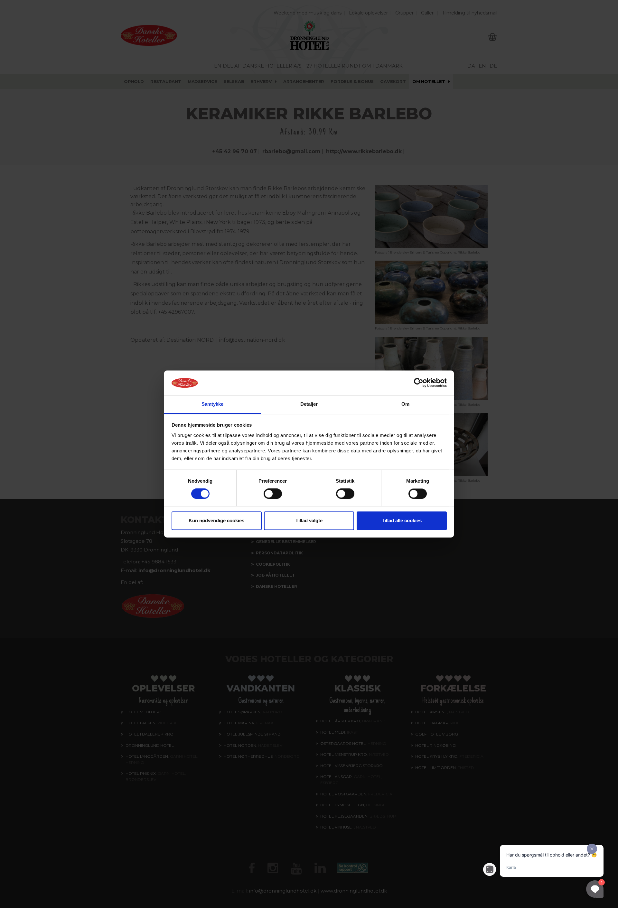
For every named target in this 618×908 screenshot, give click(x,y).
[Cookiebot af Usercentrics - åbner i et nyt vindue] (418, 383)
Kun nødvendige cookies (216, 520)
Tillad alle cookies (402, 520)
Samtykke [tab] (212, 404)
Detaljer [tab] (309, 404)
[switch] (273, 494)
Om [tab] (405, 404)
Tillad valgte (309, 520)
